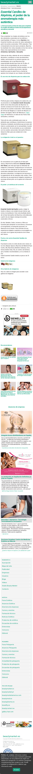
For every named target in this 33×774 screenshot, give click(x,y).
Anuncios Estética (8, 603)
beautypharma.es (8, 702)
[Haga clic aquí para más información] (9, 301)
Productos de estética (10, 620)
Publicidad (5, 569)
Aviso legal (5, 746)
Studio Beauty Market (9, 586)
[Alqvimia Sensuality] (3, 265)
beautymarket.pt (8, 692)
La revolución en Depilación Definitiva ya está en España (16, 477)
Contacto (5, 589)
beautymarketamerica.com (11, 695)
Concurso (5, 630)
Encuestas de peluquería (11, 667)
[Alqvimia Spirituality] (11, 265)
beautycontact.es (8, 708)
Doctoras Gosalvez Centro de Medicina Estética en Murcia (15, 540)
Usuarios (5, 576)
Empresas (5, 573)
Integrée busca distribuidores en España (16, 435)
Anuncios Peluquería (9, 648)
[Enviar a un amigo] (6, 309)
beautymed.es (7, 698)
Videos (4, 582)
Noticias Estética (8, 617)
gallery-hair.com (7, 712)
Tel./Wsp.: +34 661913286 (9, 742)
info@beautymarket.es (8, 741)
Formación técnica (8, 613)
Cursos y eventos (8, 610)
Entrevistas (6, 627)
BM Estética (4, 6)
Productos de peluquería (10, 664)
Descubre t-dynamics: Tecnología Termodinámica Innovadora (13, 520)
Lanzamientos (11, 6)
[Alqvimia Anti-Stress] (7, 265)
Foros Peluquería (8, 644)
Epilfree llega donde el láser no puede (12, 491)
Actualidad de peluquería (11, 661)
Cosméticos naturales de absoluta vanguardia (15, 448)
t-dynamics (5, 534)
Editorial (5, 633)
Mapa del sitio (7, 566)
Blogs (4, 579)
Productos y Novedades (11, 8)
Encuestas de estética (10, 623)
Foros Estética (7, 600)
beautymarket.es (10, 2)
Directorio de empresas (10, 607)
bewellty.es (6, 705)
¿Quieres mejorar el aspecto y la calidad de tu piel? (16, 550)
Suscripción (6, 563)
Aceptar (16, 769)
